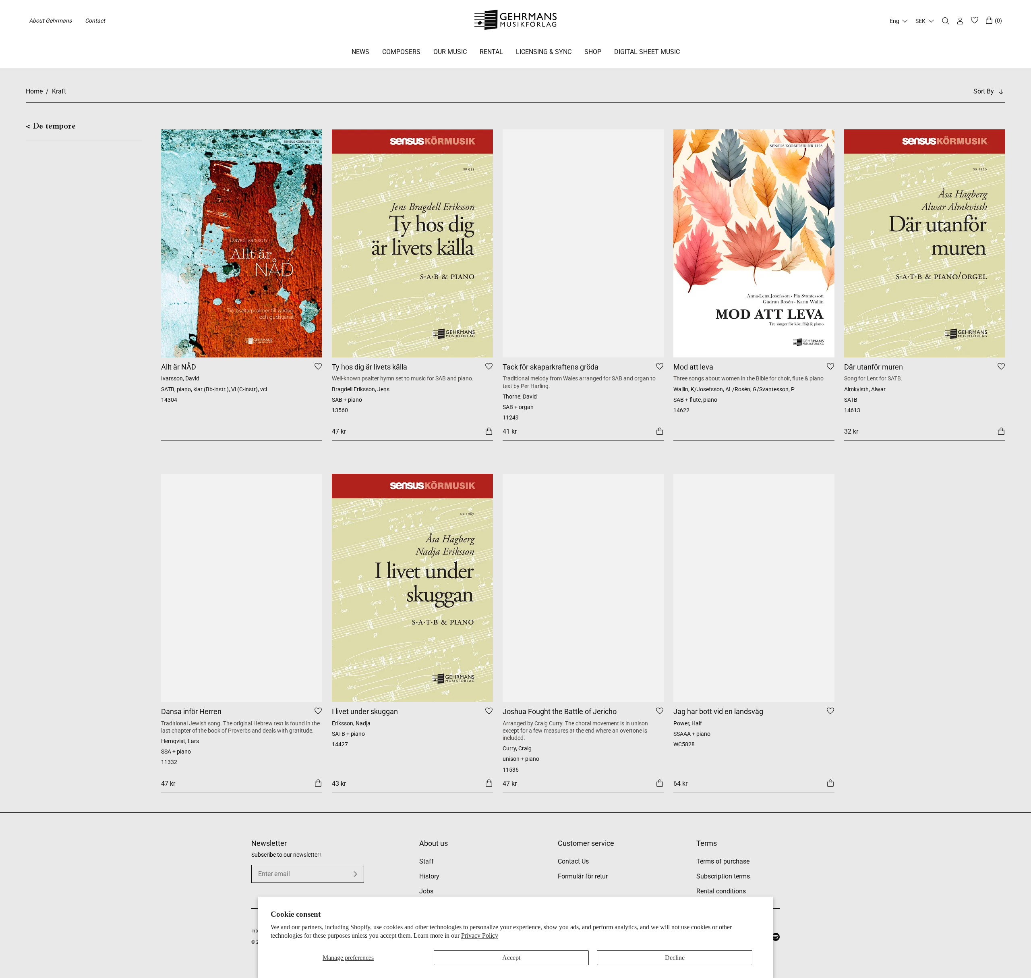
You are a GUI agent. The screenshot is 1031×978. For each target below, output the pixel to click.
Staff (426, 861)
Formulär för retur (583, 876)
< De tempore (51, 127)
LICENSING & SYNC (543, 52)
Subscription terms (723, 876)
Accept (511, 957)
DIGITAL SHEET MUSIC (647, 52)
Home (34, 91)
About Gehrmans (50, 20)
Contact (95, 20)
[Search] (946, 21)
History (429, 876)
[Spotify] (776, 937)
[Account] (960, 21)
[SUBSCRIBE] (355, 874)
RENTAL (491, 52)
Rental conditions (721, 891)
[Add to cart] (489, 431)
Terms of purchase (722, 861)
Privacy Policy (479, 935)
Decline (675, 957)
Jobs (426, 891)
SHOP (592, 52)
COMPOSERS (401, 52)
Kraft (59, 91)
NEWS (360, 52)
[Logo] (515, 21)
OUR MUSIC (450, 52)
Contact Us (573, 861)
